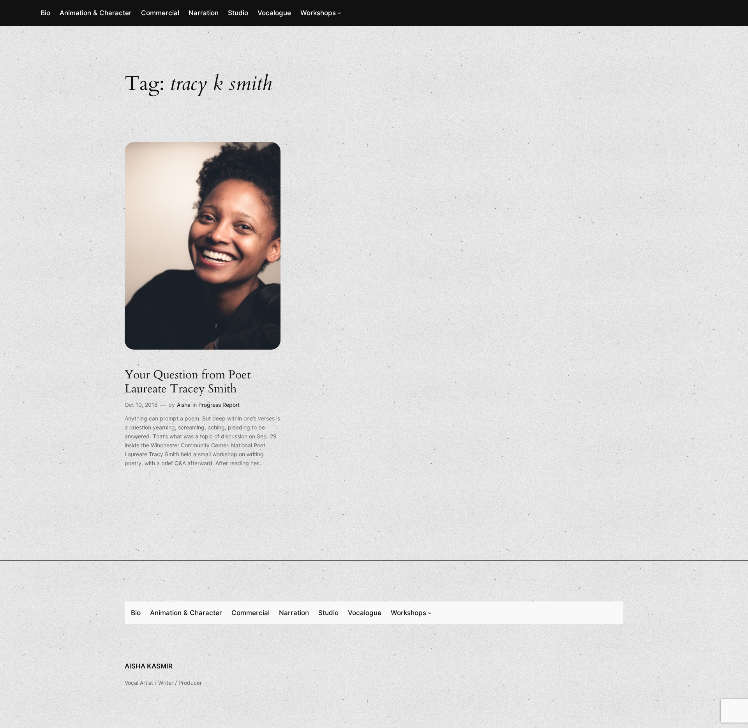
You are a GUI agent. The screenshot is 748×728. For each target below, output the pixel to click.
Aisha (184, 404)
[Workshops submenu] (339, 13)
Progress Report (219, 404)
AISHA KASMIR (149, 666)
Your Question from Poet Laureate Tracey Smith (188, 382)
